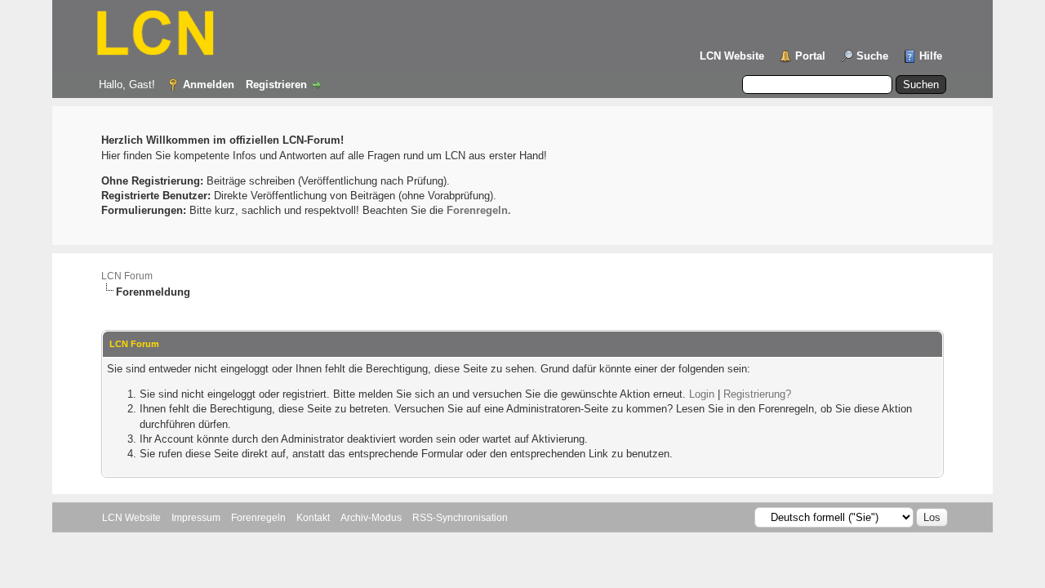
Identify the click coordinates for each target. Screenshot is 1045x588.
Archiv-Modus (371, 517)
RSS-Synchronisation (460, 517)
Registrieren (276, 84)
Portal (810, 56)
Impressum (195, 517)
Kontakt (313, 517)
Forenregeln (258, 517)
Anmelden (208, 84)
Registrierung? (757, 394)
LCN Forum (127, 276)
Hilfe (930, 56)
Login (701, 394)
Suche (872, 56)
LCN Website (732, 56)
